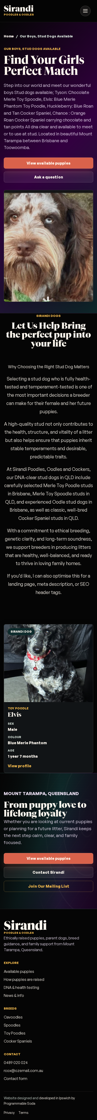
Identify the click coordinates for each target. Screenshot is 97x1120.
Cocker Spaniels (18, 1041)
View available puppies (48, 163)
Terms (23, 1112)
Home (9, 36)
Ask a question (48, 177)
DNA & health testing (21, 987)
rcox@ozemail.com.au (23, 1070)
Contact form (15, 1078)
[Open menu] (85, 11)
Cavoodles (13, 1017)
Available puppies (19, 971)
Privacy (9, 1112)
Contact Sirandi (48, 872)
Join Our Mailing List (48, 886)
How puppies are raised (24, 979)
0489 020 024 (16, 1062)
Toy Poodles (14, 1033)
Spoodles (12, 1025)
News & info (14, 995)
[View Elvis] (48, 698)
